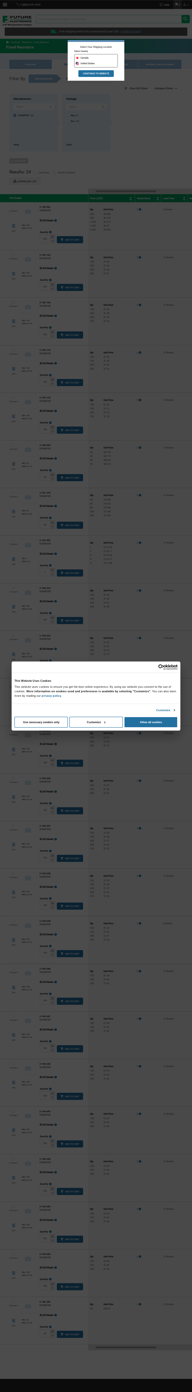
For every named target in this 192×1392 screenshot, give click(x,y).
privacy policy (51, 695)
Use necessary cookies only (41, 722)
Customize (163, 710)
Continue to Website (96, 73)
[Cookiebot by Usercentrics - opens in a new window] (161, 667)
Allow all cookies (151, 722)
